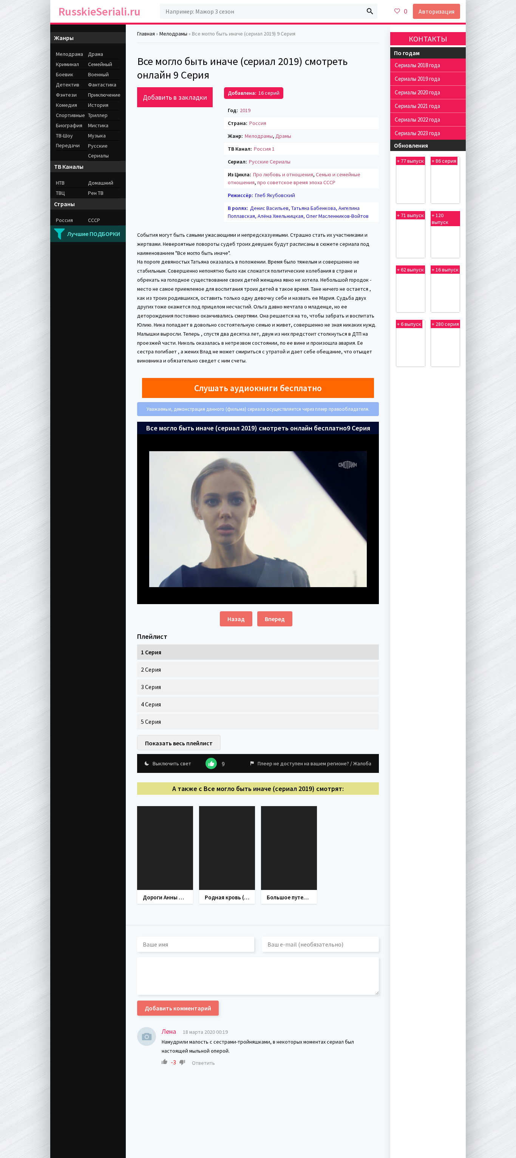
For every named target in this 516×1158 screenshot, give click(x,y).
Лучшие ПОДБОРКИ (93, 233)
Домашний (100, 182)
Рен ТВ (96, 193)
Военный (98, 74)
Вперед (275, 619)
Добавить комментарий (178, 1008)
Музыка (97, 135)
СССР (94, 220)
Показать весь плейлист (179, 743)
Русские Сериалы (269, 161)
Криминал (67, 64)
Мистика (98, 125)
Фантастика (102, 84)
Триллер (98, 115)
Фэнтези (66, 94)
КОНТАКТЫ (428, 38)
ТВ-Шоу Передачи (68, 140)
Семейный (100, 64)
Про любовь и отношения (283, 174)
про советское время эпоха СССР (296, 182)
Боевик (64, 74)
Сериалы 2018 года (417, 65)
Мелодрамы (259, 136)
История (98, 105)
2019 (245, 110)
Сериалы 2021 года (417, 105)
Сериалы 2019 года (417, 78)
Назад (236, 619)
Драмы (283, 136)
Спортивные (70, 115)
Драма (95, 54)
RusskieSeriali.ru (100, 11)
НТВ (60, 182)
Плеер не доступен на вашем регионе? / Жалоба (314, 763)
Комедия (66, 105)
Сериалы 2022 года (417, 119)
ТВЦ (60, 193)
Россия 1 (264, 148)
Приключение (104, 94)
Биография (69, 125)
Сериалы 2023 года (417, 133)
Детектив (67, 84)
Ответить (203, 1062)
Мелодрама (69, 54)
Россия (257, 123)
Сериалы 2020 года (417, 92)
